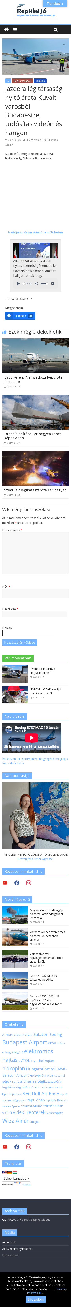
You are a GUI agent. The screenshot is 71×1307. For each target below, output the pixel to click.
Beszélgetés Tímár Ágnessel (35, 859)
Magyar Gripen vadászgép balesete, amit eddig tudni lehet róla (46, 914)
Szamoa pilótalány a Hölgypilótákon (43, 671)
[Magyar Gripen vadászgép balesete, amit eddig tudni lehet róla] (15, 908)
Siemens (6, 1106)
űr (26, 1121)
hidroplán (13, 1068)
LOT (14, 1081)
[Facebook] (16, 883)
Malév (25, 1087)
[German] (9, 1172)
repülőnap (36, 1100)
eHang (6, 1052)
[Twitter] (5, 883)
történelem (53, 1105)
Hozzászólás (12, 530)
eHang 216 (17, 1052)
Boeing (55, 1034)
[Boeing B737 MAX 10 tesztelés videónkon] (15, 974)
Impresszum (10, 1255)
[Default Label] (28, 1147)
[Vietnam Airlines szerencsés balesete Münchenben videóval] (15, 930)
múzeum (34, 1087)
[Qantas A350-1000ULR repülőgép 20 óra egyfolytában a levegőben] (15, 994)
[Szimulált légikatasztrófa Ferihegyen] (35, 453)
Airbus (7, 1034)
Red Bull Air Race (40, 1093)
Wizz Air (12, 1121)
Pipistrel (6, 1094)
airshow (17, 1035)
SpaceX (16, 1106)
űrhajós (34, 1122)
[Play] (18, 283)
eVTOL (24, 1060)
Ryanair (62, 1100)
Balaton (40, 1034)
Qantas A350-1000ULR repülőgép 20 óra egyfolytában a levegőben (46, 1000)
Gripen (34, 1060)
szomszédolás (31, 1106)
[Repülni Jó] (35, 4)
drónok (61, 1043)
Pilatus (44, 1087)
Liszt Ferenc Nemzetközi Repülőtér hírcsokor (34, 379)
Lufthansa (27, 1081)
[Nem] (66, 1290)
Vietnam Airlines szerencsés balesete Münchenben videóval (47, 936)
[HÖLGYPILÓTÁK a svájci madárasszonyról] (15, 687)
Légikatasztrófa (49, 1081)
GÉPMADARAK (11, 1219)
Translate (26, 1184)
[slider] (23, 283)
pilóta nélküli (55, 1087)
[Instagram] (28, 883)
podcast (17, 1094)
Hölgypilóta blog (41, 1075)
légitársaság (11, 1087)
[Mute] (36, 283)
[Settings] (53, 283)
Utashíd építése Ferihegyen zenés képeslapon (33, 435)
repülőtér (51, 1100)
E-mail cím (10, 609)
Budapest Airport (24, 1042)
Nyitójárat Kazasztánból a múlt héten (35, 232)
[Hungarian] (14, 1172)
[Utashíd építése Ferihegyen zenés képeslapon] (35, 397)
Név (6, 586)
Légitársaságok (22, 81)
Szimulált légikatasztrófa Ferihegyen (35, 490)
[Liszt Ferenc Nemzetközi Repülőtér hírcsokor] (35, 341)
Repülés (40, 81)
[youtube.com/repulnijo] (5, 1147)
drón (52, 1042)
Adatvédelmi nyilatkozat (17, 1249)
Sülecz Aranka (33, 140)
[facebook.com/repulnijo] (16, 1147)
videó (7, 1112)
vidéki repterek (29, 1112)
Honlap (7, 628)
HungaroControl (41, 1068)
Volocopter (54, 1112)
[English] (4, 1172)
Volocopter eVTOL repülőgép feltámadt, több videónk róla (46, 957)
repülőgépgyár (17, 1100)
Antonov (27, 1034)
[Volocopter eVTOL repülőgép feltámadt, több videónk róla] (15, 952)
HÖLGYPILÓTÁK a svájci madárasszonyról (45, 691)
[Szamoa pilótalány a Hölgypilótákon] (15, 667)
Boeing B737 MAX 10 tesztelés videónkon (43, 977)
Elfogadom (36, 1299)
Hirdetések (9, 1242)
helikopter (46, 1060)
